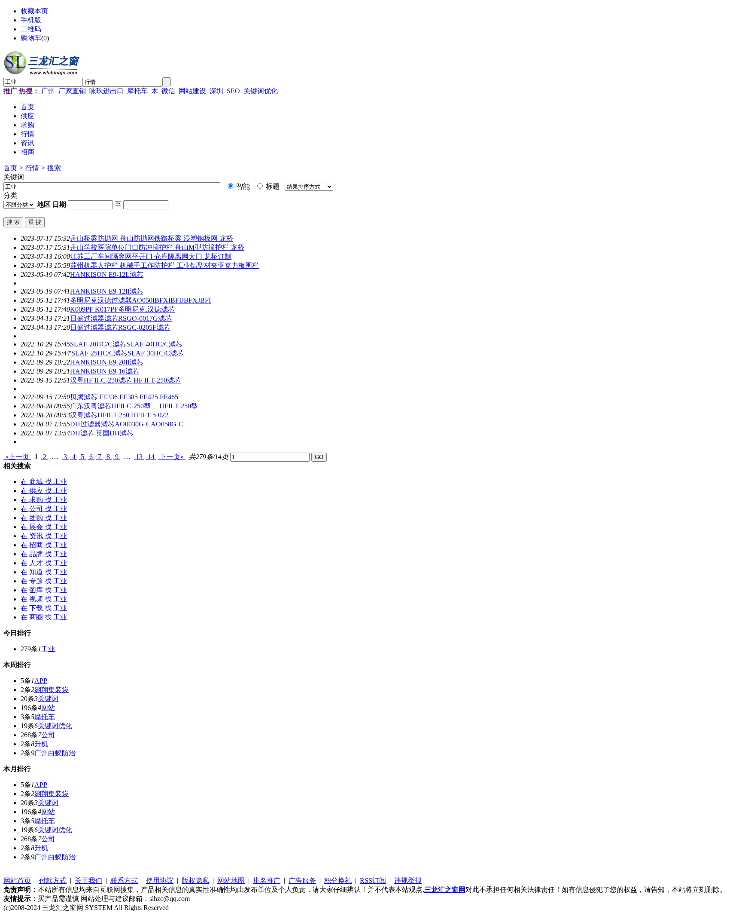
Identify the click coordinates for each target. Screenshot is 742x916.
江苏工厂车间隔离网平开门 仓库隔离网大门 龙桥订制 (150, 256)
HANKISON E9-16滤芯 (104, 371)
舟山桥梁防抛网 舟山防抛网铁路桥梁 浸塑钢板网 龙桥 (151, 238)
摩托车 (137, 91)
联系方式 (124, 880)
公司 (48, 734)
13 (139, 456)
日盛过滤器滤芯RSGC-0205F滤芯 (120, 327)
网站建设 (192, 91)
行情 (32, 168)
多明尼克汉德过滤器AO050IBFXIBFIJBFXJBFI (140, 300)
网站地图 (231, 880)
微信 (168, 91)
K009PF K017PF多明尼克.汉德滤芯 (122, 309)
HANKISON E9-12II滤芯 (106, 291)
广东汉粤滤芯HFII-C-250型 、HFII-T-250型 (134, 406)
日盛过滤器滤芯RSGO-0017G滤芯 (121, 318)
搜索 (54, 168)
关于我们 (88, 880)
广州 (48, 91)
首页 (10, 168)
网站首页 (17, 880)
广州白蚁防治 (55, 753)
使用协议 (159, 880)
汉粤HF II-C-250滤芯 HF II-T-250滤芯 (125, 380)
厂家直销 (72, 91)
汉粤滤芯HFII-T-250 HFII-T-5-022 (119, 415)
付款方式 (53, 880)
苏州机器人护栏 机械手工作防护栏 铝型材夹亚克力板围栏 (164, 265)
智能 (242, 186)
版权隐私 (195, 880)
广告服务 (302, 880)
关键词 (48, 698)
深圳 (216, 91)
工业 (48, 649)
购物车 (31, 38)
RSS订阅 (373, 880)
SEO (233, 91)
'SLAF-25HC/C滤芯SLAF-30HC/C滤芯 (127, 353)
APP (40, 680)
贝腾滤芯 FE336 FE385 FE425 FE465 (124, 397)
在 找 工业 (44, 481)
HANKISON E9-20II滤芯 (106, 362)
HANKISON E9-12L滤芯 (106, 274)
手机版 (31, 20)
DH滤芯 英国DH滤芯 (102, 433)
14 (151, 456)
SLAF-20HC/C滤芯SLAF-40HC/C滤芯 (126, 344)
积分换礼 (338, 880)
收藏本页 (34, 11)
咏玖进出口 (106, 91)
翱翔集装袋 (51, 689)
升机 (41, 744)
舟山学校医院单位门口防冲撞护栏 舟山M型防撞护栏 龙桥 (157, 247)
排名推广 (266, 880)
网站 (48, 707)
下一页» (172, 456)
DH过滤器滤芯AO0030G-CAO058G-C (126, 424)
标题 (272, 186)
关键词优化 (260, 91)
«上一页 (17, 456)
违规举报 (408, 880)
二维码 (31, 29)
